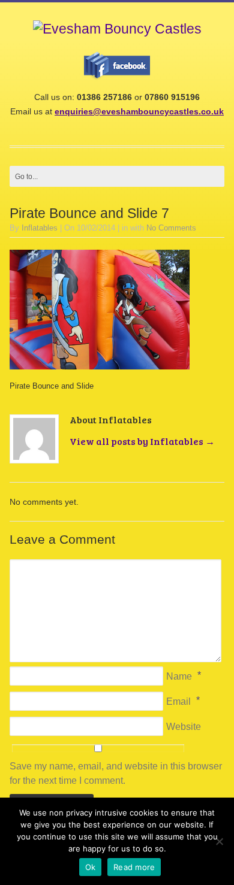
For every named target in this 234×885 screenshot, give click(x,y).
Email (178, 701)
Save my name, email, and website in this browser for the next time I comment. (116, 773)
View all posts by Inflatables (142, 441)
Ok (90, 867)
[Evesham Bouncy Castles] (117, 29)
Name (179, 676)
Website (183, 727)
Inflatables (40, 227)
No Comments (171, 227)
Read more (134, 867)
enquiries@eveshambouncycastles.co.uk (139, 111)
